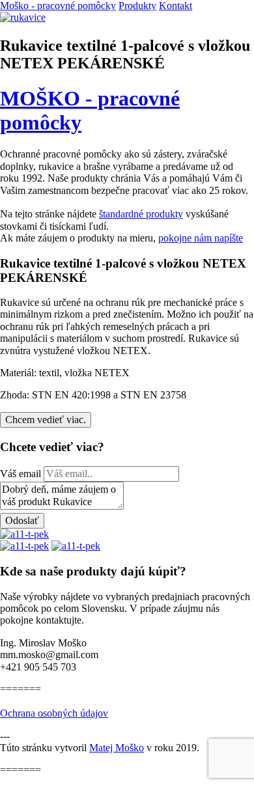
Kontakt (175, 5)
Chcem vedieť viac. (45, 419)
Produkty (137, 5)
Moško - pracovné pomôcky (58, 5)
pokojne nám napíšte (200, 237)
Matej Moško (116, 747)
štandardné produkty (141, 213)
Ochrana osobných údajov (54, 713)
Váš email (20, 473)
